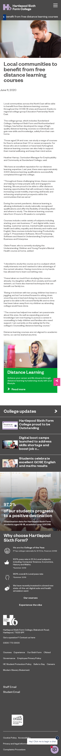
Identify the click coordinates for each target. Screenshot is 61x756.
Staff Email (9, 686)
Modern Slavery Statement (16, 670)
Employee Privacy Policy (29, 658)
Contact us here (27, 637)
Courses (7, 652)
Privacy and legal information (17, 743)
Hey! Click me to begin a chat (42, 741)
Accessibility (24, 737)
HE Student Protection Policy (17, 664)
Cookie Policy (10, 737)
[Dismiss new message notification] (57, 738)
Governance (9, 658)
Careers (51, 664)
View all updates (56, 411)
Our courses (31, 597)
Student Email (11, 691)
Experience (19, 652)
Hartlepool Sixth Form (30, 620)
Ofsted (47, 652)
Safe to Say (39, 664)
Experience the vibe (30, 604)
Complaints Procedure (14, 749)
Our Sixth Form (34, 652)
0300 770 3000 (11, 642)
